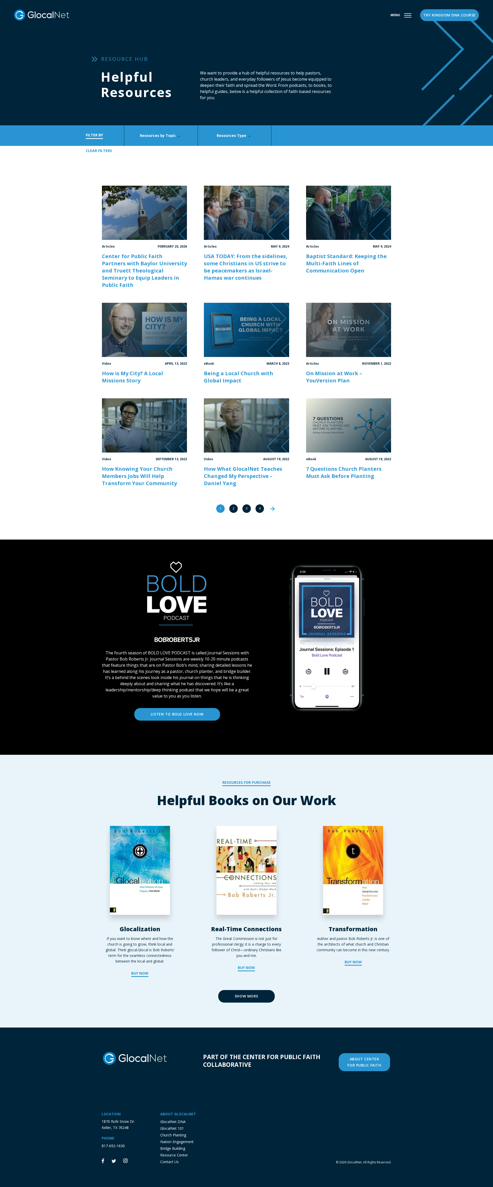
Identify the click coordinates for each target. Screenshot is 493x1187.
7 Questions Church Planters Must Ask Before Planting (344, 472)
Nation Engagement (177, 1141)
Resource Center (174, 1155)
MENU (395, 15)
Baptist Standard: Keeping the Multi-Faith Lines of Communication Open (346, 263)
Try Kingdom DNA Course (449, 15)
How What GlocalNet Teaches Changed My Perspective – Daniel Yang (243, 476)
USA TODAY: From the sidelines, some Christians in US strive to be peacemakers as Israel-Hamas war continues (245, 267)
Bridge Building (172, 1148)
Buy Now (139, 973)
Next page (273, 508)
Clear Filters (99, 150)
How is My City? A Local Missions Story (132, 377)
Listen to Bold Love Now (177, 714)
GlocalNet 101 (172, 1128)
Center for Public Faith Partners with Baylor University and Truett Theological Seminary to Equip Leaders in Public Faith (144, 270)
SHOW (246, 996)
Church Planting (173, 1135)
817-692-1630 (113, 1145)
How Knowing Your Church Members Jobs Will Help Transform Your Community (139, 476)
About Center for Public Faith (364, 1062)
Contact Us (169, 1161)
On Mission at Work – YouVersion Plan (334, 377)
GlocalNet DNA (173, 1121)
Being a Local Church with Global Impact (238, 377)
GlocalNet (354, 1162)
